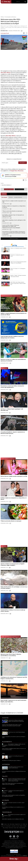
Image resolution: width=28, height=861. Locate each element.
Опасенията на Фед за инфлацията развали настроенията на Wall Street (16, 721)
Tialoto (4, 776)
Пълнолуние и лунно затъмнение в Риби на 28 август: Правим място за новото (18, 276)
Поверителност (8, 842)
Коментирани (18, 197)
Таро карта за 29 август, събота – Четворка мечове (17, 262)
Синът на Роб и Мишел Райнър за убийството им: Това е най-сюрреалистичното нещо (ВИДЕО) (11, 226)
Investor (5, 718)
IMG (2, 824)
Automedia (6, 764)
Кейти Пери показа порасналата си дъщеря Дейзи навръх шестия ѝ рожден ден (13, 784)
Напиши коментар (8, 189)
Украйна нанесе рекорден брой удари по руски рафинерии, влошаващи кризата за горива (12, 725)
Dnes (8, 824)
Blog (4, 827)
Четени (11, 197)
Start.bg (6, 827)
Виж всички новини (14, 238)
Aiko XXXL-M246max (6, 185)
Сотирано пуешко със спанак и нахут (17, 248)
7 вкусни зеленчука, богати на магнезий (12, 211)
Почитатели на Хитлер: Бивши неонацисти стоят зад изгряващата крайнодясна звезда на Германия (13, 233)
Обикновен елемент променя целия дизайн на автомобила (15, 767)
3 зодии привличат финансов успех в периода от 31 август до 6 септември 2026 (17, 283)
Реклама (20, 840)
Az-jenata (5, 800)
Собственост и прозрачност (10, 845)
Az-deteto (24, 825)
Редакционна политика (8, 843)
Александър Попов (5, 33)
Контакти (15, 840)
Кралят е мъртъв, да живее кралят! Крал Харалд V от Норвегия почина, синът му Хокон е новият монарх (17, 779)
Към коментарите (19, 189)
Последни (4, 197)
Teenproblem (7, 812)
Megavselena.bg (22, 827)
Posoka (15, 827)
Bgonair (5, 729)
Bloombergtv (7, 741)
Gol (3, 753)
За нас (6, 840)
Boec (18, 827)
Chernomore (11, 827)
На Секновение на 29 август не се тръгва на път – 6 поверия (18, 255)
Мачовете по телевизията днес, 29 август (11, 760)
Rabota (21, 825)
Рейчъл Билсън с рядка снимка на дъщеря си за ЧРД (14, 476)
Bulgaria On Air (18, 824)
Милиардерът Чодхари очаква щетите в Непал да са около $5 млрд (16, 745)
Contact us (25, 855)
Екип (10, 840)
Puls (3, 788)
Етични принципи (20, 843)
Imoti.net (17, 825)
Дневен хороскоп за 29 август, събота (18, 268)
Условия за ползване (18, 842)
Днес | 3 (18, 1)
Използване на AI (17, 847)
